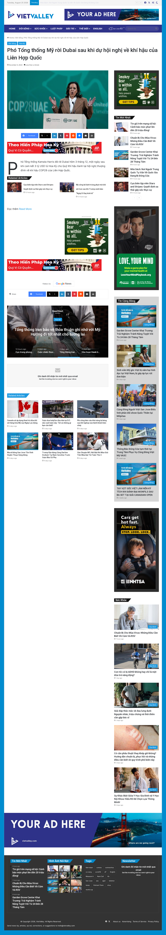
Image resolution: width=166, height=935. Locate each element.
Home (12, 28)
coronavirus (109, 867)
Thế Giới (83, 28)
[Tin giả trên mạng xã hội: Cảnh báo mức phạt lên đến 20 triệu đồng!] (121, 127)
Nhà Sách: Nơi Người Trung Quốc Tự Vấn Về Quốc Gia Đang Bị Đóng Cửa (144, 172)
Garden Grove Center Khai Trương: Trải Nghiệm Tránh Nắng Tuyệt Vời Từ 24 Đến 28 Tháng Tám (135, 333)
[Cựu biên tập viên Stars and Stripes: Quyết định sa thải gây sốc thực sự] (14, 187)
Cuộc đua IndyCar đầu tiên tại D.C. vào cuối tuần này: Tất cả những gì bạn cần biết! (56, 422)
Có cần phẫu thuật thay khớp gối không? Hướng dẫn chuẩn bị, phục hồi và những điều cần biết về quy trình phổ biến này (135, 756)
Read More (25, 208)
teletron (112, 881)
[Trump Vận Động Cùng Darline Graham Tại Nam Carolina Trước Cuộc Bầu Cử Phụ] (57, 441)
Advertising (126, 921)
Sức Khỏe (40, 28)
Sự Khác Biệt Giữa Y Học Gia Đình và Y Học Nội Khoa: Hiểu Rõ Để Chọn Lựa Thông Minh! (136, 799)
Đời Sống (24, 28)
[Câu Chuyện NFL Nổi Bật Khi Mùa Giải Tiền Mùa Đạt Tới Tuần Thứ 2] (92, 441)
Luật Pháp (56, 28)
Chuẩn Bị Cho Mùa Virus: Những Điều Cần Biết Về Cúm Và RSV (143, 141)
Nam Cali (100, 876)
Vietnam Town (98, 885)
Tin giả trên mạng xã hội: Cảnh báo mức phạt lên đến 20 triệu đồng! (143, 126)
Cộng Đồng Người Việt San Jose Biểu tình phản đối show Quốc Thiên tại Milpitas (136, 412)
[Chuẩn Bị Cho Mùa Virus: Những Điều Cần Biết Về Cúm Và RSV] (121, 141)
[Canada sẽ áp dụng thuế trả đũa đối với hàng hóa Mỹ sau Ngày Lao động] (22, 409)
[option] (57, 332)
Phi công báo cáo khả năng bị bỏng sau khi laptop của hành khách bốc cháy (92, 422)
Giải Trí (70, 28)
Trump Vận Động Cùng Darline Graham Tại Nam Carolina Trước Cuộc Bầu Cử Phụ (56, 454)
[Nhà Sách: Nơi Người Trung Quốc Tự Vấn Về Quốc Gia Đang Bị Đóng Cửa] (121, 172)
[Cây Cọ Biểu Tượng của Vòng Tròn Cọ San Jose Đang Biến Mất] (52, 890)
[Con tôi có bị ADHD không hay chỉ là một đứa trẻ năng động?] (52, 875)
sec (97, 881)
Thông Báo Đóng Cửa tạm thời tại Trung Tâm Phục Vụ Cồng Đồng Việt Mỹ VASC (135, 452)
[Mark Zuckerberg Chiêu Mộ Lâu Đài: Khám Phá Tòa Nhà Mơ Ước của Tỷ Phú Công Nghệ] (64, 883)
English (97, 28)
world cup (89, 890)
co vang (89, 872)
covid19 (98, 872)
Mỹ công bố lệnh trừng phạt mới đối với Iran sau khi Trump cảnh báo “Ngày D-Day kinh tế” (91, 189)
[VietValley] (31, 15)
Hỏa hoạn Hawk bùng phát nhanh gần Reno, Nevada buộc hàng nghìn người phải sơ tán (58, 331)
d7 (105, 872)
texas (88, 885)
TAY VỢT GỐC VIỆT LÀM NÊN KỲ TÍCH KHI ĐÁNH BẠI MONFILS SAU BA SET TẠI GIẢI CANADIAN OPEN (135, 491)
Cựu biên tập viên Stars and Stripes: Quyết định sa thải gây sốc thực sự (69, 3)
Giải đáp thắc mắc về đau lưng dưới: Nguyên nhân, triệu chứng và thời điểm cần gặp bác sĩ (134, 714)
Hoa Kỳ (22, 43)
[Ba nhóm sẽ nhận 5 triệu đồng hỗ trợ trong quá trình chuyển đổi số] (64, 875)
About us (116, 921)
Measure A (90, 876)
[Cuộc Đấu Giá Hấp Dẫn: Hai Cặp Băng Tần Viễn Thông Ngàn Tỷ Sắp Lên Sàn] (76, 868)
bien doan (89, 867)
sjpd (103, 881)
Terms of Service (139, 921)
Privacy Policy (153, 921)
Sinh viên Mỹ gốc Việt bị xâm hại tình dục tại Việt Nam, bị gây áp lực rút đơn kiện (136, 373)
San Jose (89, 881)
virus (109, 885)
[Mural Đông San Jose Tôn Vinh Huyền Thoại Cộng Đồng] (22, 441)
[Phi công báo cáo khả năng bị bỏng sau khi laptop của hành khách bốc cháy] (92, 409)
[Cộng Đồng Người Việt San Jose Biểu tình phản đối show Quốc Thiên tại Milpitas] (76, 890)
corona (99, 867)
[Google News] (63, 284)
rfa (108, 876)
